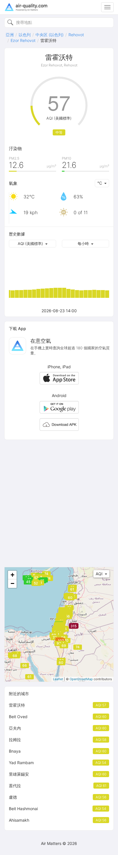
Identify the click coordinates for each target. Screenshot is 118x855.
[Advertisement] (59, 503)
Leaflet (58, 679)
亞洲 (10, 34)
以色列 (25, 34)
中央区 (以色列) (50, 34)
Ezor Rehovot (23, 40)
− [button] (12, 583)
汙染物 (15, 148)
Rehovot (76, 34)
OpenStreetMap (81, 679)
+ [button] (12, 574)
